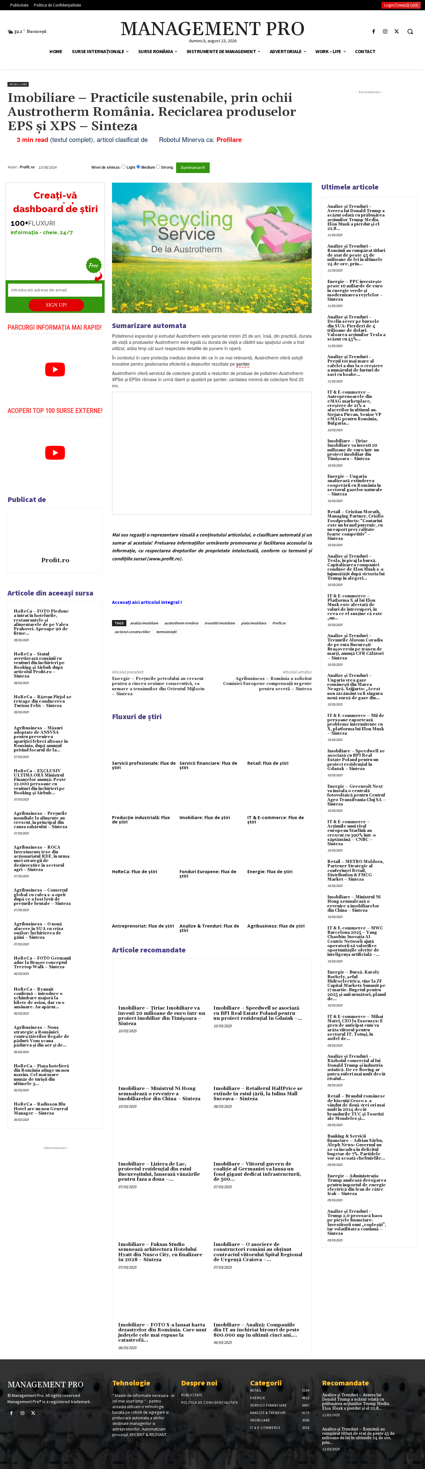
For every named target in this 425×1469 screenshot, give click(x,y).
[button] (410, 31)
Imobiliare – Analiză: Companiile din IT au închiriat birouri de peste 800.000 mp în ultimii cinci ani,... (256, 1330)
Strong (167, 167)
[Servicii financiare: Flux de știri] (212, 741)
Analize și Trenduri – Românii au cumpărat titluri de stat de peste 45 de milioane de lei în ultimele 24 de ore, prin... (356, 255)
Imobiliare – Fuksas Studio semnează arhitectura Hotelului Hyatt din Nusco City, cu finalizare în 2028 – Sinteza (160, 1252)
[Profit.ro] (55, 533)
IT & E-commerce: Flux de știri (275, 819)
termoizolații (166, 631)
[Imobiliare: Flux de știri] (212, 795)
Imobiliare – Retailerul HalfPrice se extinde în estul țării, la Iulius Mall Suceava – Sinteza (257, 1094)
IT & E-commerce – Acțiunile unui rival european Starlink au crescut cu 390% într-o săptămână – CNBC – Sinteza (351, 832)
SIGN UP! (56, 305)
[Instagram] (385, 31)
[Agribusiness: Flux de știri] (279, 903)
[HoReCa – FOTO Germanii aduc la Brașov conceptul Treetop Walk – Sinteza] (85, 965)
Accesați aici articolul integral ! (147, 602)
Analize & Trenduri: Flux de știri (209, 928)
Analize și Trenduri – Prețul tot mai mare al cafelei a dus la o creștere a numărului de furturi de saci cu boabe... (355, 365)
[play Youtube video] (55, 369)
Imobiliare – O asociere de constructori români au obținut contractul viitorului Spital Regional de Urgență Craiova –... (257, 1252)
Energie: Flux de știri (269, 871)
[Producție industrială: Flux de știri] (144, 795)
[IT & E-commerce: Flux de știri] (279, 795)
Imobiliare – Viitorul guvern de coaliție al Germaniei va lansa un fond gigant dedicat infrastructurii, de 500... (257, 1172)
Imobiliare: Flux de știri (205, 817)
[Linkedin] (203, 649)
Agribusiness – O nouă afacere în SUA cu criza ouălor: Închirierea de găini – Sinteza (38, 931)
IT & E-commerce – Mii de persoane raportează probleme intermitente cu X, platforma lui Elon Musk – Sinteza (355, 724)
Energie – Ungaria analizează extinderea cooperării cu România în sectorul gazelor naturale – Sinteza (354, 485)
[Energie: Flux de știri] (279, 849)
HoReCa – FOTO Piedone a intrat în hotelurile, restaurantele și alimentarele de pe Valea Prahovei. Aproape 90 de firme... (41, 622)
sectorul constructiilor (132, 631)
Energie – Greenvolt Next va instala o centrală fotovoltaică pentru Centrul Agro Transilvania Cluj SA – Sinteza (356, 795)
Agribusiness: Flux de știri (276, 926)
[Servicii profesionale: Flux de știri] (144, 741)
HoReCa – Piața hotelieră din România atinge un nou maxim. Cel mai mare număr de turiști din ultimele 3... (41, 1075)
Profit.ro (26, 167)
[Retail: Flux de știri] (279, 741)
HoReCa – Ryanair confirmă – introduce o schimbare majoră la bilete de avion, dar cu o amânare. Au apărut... (39, 998)
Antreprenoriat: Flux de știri (143, 926)
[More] (217, 649)
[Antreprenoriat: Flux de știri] (144, 903)
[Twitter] (397, 31)
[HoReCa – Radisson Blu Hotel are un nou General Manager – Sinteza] (85, 1111)
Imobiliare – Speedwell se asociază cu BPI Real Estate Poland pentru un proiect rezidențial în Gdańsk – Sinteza (356, 760)
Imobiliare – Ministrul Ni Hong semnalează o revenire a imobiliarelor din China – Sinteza (159, 1094)
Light (131, 167)
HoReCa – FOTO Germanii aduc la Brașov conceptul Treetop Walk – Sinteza (42, 963)
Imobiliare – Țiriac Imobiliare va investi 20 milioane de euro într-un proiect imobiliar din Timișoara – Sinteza (161, 1016)
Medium (148, 167)
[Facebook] (373, 31)
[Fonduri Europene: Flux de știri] (212, 849)
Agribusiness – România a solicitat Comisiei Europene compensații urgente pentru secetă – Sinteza (267, 684)
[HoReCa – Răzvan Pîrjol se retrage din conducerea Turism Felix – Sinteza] (85, 704)
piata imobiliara (253, 623)
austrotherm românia (181, 623)
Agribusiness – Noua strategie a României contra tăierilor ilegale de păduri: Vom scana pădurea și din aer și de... (41, 1036)
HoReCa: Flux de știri (134, 871)
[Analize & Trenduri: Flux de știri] (212, 903)
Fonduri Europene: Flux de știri (208, 874)
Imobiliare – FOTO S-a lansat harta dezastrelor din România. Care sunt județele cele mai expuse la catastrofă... (162, 1333)
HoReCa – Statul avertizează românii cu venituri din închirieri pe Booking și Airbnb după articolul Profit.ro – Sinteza (39, 665)
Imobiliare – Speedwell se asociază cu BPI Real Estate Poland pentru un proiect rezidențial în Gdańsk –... (257, 1013)
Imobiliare (18, 84)
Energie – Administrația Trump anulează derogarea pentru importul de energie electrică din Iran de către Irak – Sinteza (356, 1185)
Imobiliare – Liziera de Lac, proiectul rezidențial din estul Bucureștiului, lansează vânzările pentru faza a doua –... (159, 1172)
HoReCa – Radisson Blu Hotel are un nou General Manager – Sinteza (41, 1109)
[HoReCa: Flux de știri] (144, 849)
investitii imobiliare (219, 623)
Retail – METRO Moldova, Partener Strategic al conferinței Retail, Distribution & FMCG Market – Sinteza (355, 870)
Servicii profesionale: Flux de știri (144, 765)
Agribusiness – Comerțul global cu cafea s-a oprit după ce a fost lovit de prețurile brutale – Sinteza (42, 897)
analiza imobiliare (144, 623)
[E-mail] (284, 167)
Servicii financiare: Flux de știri (208, 765)
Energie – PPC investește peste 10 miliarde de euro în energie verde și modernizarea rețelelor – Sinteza (355, 290)
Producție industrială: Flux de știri (141, 819)
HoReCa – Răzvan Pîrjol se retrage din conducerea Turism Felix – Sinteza (43, 702)
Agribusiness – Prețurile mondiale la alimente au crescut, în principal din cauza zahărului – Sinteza (40, 820)
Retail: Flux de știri (267, 763)
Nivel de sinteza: (106, 167)
